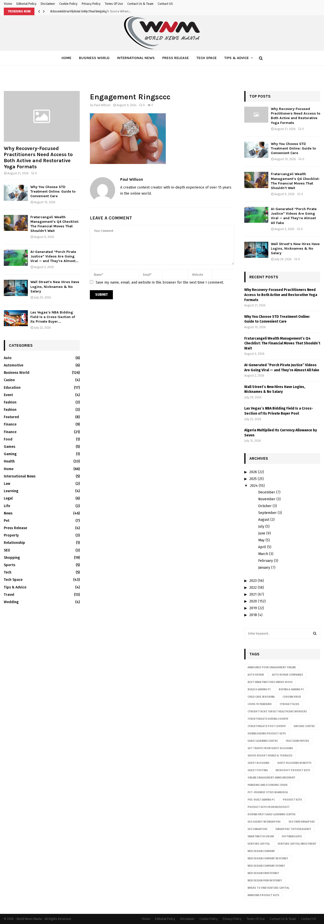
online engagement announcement (271, 777)
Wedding (11, 602)
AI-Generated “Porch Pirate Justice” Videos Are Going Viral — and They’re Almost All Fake (294, 216)
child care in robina (261, 696)
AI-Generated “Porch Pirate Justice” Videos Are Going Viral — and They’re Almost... (54, 256)
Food (8, 439)
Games (9, 447)
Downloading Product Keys (267, 733)
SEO (7, 550)
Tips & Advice (236, 58)
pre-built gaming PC (261, 799)
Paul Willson (102, 105)
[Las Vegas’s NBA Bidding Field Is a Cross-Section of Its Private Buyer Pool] (16, 318)
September (267, 513)
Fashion (10, 402)
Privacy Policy (91, 4)
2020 (253, 601)
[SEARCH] (314, 634)
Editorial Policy (26, 4)
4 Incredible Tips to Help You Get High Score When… (88, 11)
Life (7, 506)
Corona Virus (291, 696)
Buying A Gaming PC (291, 689)
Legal (8, 498)
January (264, 567)
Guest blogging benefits (294, 763)
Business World (94, 58)
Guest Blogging (258, 763)
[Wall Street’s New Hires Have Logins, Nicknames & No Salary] (16, 288)
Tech (7, 572)
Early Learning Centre (263, 741)
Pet (6, 521)
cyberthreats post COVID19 (267, 726)
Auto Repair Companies (287, 674)
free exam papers (297, 741)
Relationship (14, 543)
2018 (253, 615)
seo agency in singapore (264, 821)
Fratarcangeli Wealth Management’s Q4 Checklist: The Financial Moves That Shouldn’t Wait (54, 224)
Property (11, 535)
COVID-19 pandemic (260, 704)
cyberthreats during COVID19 (268, 718)
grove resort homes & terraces (270, 755)
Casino (9, 380)
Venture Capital (259, 843)
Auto (8, 358)
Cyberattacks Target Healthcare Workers (277, 711)
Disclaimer (48, 4)
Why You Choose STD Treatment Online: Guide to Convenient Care (52, 191)
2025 (253, 479)
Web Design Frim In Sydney (265, 880)
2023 (253, 581)
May (261, 540)
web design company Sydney (266, 865)
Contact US (165, 4)
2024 (254, 486)
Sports (9, 565)
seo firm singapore (302, 821)
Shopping (12, 558)
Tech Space (206, 58)
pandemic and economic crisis (268, 785)
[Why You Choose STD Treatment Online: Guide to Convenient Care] (16, 193)
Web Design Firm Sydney (263, 873)
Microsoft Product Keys (293, 770)
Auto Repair (256, 674)
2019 (253, 608)
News (8, 513)
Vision (8, 4)
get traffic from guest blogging (270, 748)
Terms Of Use (114, 4)
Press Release (175, 58)
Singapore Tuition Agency (293, 829)
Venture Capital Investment (297, 843)
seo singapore (258, 829)
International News (136, 58)
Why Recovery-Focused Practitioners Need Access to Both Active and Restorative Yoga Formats (38, 157)
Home (66, 58)
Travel (9, 595)
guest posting (258, 770)
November (266, 499)
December (266, 492)
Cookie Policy (68, 4)
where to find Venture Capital (268, 888)
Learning (11, 491)
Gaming (10, 454)
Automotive (13, 365)
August (263, 520)
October (265, 506)
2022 (253, 587)
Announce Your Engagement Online (272, 667)
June (261, 533)
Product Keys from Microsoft (269, 807)
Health (9, 461)
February (265, 561)
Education (12, 387)
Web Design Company (261, 851)
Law (7, 484)
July (261, 526)
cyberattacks (289, 704)
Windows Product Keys (263, 895)
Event (8, 395)
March (263, 554)
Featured (11, 417)
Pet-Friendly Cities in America (268, 792)
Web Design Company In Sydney (268, 858)
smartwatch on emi (261, 836)
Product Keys (292, 799)
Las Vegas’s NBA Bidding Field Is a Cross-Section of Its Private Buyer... (52, 317)
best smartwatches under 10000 (270, 682)
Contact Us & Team (140, 4)
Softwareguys (292, 836)
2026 (253, 472)
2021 (253, 594)
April (262, 547)
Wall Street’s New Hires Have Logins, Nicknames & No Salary (54, 286)
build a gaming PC (259, 689)
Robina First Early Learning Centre (272, 814)
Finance (10, 424)
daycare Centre (304, 726)
